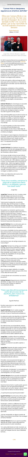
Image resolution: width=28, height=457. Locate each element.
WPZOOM (19, 454)
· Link (13, 439)
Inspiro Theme (9, 454)
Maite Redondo (14, 30)
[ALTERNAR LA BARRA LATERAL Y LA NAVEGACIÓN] (25, 4)
